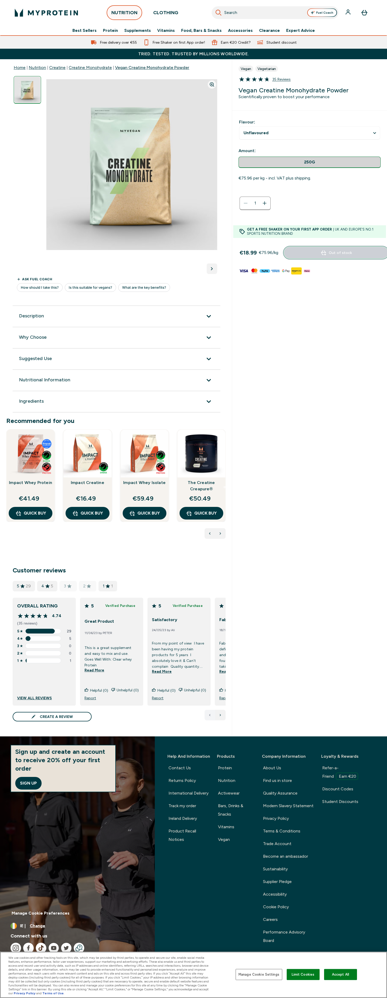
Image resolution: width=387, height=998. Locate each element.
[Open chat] (79, 948)
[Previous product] (210, 533)
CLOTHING (165, 12)
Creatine (57, 67)
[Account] (348, 12)
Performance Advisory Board (284, 936)
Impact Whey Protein (30, 482)
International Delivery (188, 793)
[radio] (310, 162)
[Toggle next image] (212, 268)
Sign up (28, 783)
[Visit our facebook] (28, 948)
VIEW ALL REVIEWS (34, 698)
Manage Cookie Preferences (41, 913)
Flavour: (247, 122)
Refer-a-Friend (339, 772)
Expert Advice (300, 30)
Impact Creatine (87, 482)
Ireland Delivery (182, 818)
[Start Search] (218, 12)
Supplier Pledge (277, 881)
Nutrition (37, 67)
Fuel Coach (324, 12)
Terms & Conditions (281, 831)
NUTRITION (124, 12)
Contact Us (179, 768)
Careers (270, 919)
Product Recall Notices (182, 835)
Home (20, 67)
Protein (110, 30)
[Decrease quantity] (245, 203)
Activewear (229, 793)
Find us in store (277, 780)
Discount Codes (337, 789)
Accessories (240, 30)
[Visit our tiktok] (41, 948)
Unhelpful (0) (128, 690)
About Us (272, 768)
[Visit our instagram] (16, 948)
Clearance (269, 30)
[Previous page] (210, 715)
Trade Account (277, 843)
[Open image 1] (27, 90)
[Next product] (220, 533)
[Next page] (220, 715)
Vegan (224, 839)
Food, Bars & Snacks (201, 30)
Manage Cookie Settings (259, 974)
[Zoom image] (212, 84)
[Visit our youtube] (53, 948)
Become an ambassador (285, 856)
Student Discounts (340, 801)
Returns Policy (182, 780)
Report (90, 698)
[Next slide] (225, 487)
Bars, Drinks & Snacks (230, 810)
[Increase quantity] (264, 203)
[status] (255, 203)
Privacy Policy (276, 818)
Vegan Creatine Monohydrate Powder (152, 67)
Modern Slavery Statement (288, 806)
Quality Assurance (280, 793)
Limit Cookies (303, 974)
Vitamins (166, 30)
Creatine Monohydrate (90, 67)
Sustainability (275, 869)
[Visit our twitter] (66, 948)
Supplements (137, 30)
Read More (94, 670)
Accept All (340, 974)
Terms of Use (53, 993)
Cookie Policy (276, 907)
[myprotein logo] (46, 12)
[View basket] (364, 12)
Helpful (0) (99, 690)
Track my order (182, 806)
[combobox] (275, 12)
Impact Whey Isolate (144, 482)
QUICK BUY (35, 513)
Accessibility (275, 894)
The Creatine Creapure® (201, 485)
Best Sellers (84, 30)
